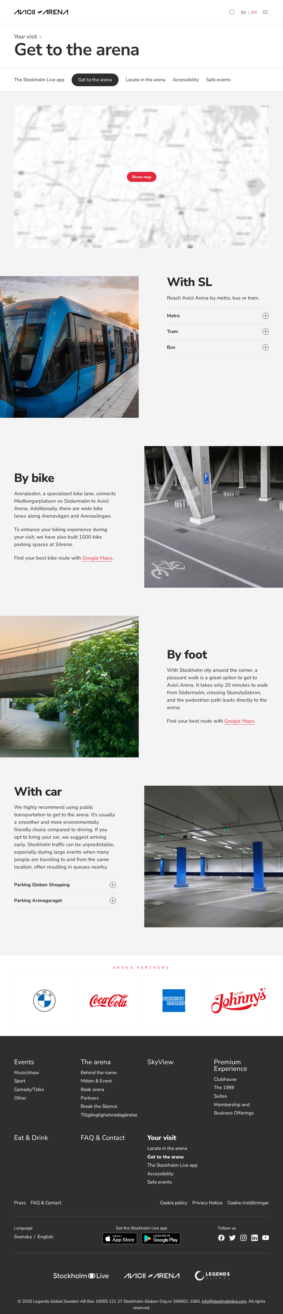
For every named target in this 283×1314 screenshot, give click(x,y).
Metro (173, 316)
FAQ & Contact (103, 1137)
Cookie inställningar (248, 1203)
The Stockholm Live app (172, 1165)
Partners (90, 1098)
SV (243, 12)
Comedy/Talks (29, 1089)
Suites (220, 1096)
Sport (19, 1081)
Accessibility (160, 1174)
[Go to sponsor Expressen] (174, 1000)
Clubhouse (225, 1079)
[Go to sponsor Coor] (109, 1000)
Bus (171, 347)
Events (24, 1062)
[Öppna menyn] (265, 12)
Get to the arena (165, 1157)
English (45, 1237)
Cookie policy (173, 1203)
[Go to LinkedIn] (254, 1237)
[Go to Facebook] (221, 1237)
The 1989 (224, 1087)
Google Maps (97, 558)
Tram (172, 331)
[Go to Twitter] (232, 1237)
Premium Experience (230, 1065)
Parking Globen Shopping (42, 885)
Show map (141, 177)
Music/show (26, 1072)
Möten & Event (96, 1081)
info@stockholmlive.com (224, 1301)
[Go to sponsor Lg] (238, 1000)
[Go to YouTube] (265, 1237)
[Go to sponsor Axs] (44, 1000)
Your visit (25, 36)
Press (20, 1203)
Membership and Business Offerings (234, 1108)
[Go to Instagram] (243, 1237)
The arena (96, 1062)
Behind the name (99, 1072)
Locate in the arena (167, 1148)
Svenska (23, 1237)
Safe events (159, 1182)
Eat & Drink (31, 1137)
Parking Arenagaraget (38, 900)
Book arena (92, 1089)
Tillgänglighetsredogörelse (109, 1115)
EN (254, 12)
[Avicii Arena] (41, 12)
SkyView (160, 1062)
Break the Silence (99, 1106)
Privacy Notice (207, 1203)
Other (20, 1098)
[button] (232, 12)
